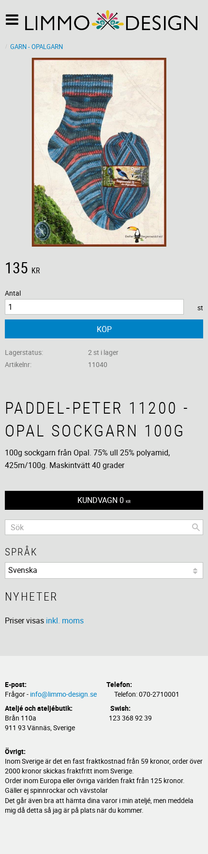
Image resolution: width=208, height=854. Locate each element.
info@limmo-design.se (63, 694)
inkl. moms (65, 620)
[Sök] (196, 527)
